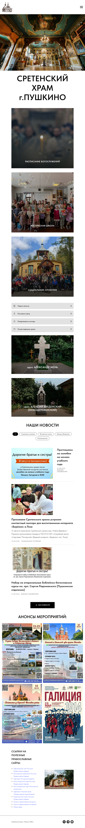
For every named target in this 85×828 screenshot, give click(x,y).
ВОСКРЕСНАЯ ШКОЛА (43, 225)
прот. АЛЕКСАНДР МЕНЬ (42, 367)
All (15, 434)
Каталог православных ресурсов (24, 802)
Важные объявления (63, 434)
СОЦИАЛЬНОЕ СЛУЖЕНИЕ (42, 290)
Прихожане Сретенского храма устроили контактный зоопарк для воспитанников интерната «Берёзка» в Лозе (42, 523)
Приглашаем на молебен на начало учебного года (65, 457)
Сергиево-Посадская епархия (23, 779)
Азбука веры (17, 807)
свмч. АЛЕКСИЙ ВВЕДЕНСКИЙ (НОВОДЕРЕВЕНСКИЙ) (42, 408)
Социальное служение (28, 434)
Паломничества (42, 438)
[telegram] (68, 821)
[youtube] (72, 821)
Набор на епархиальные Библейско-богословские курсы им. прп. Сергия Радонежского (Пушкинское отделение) (42, 586)
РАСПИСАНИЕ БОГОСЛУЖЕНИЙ (42, 161)
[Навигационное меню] (81, 7)
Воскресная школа (46, 434)
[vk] (64, 821)
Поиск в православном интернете (24, 804)
